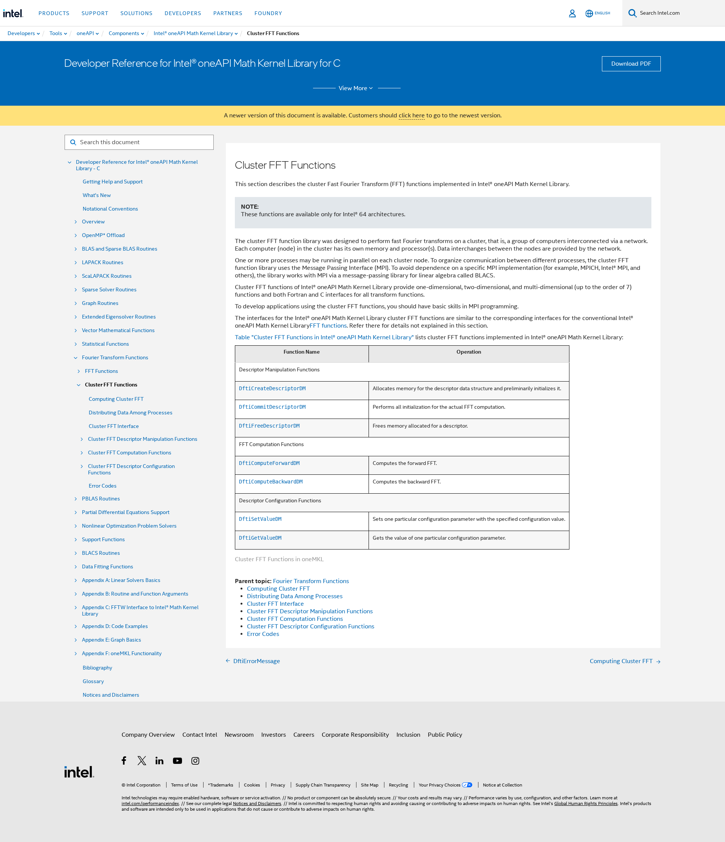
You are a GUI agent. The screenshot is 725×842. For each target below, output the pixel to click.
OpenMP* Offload (103, 235)
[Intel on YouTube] (178, 762)
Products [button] (54, 13)
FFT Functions (101, 371)
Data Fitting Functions (107, 566)
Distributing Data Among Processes (131, 412)
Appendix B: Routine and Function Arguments (135, 594)
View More (353, 88)
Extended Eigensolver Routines (119, 317)
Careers (303, 735)
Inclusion (408, 735)
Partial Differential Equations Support (126, 512)
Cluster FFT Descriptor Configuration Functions (131, 469)
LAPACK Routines (102, 262)
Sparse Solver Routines (109, 289)
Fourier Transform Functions (115, 357)
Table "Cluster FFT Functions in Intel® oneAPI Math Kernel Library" (324, 337)
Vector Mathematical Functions (118, 330)
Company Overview (148, 735)
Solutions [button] (136, 13)
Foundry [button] (268, 13)
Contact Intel (199, 735)
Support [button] (95, 13)
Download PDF (631, 64)
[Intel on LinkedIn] (160, 762)
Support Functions (103, 539)
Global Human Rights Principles (586, 803)
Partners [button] (227, 13)
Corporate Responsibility (355, 735)
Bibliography (97, 667)
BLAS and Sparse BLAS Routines (119, 249)
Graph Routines (100, 303)
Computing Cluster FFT (116, 399)
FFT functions (328, 325)
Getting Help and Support (113, 181)
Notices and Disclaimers (111, 694)
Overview (93, 222)
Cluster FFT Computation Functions (129, 452)
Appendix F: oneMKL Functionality (122, 653)
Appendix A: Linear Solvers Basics (121, 580)
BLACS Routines (101, 553)
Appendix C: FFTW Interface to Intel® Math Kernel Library (140, 610)
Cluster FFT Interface (114, 426)
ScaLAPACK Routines (107, 276)
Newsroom (239, 735)
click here (412, 115)
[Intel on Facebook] (124, 762)
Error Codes (103, 485)
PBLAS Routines (101, 499)
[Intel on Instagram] (196, 762)
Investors (273, 735)
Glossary (93, 681)
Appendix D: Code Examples (115, 626)
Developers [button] (183, 13)
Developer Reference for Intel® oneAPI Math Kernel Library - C (137, 165)
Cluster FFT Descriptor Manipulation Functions (142, 439)
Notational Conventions (110, 208)
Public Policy (445, 735)
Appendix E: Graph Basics (111, 640)
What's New (97, 195)
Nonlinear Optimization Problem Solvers (129, 526)
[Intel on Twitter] (142, 762)
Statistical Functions (105, 344)
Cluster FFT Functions (111, 385)
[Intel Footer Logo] (79, 771)
